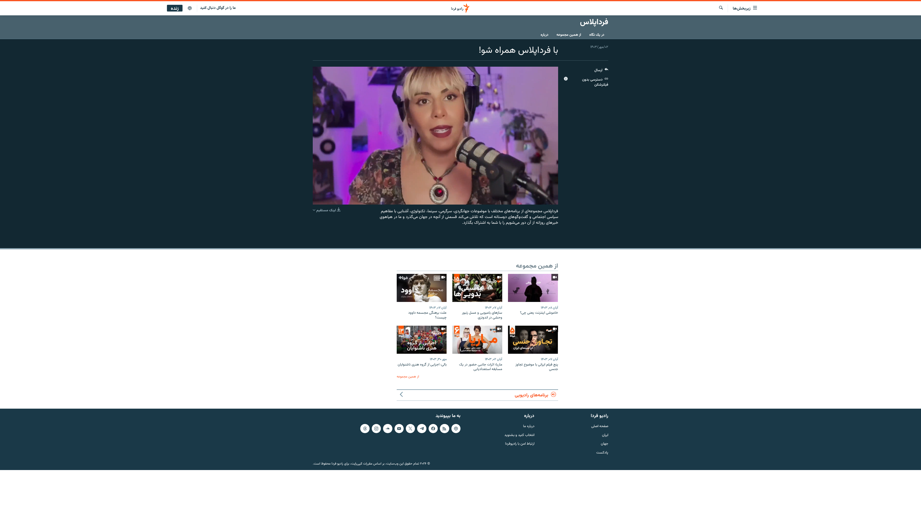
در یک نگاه (596, 35)
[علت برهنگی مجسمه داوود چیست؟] (422, 288)
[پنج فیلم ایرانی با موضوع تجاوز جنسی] (533, 340)
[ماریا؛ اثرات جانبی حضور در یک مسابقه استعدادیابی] (477, 340)
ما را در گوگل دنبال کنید (218, 8)
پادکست (602, 452)
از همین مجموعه (568, 35)
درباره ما (528, 426)
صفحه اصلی (599, 426)
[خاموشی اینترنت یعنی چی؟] (533, 288)
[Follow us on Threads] (364, 428)
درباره (544, 35)
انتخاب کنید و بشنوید (519, 435)
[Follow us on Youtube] (399, 428)
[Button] (601, 71)
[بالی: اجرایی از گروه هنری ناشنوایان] (422, 340)
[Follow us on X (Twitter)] (410, 428)
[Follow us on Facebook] (433, 428)
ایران (605, 435)
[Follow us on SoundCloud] (387, 428)
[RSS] (444, 428)
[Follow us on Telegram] (421, 428)
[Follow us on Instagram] (376, 428)
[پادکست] (190, 8)
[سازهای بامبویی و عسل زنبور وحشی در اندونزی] (477, 288)
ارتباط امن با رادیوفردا (519, 444)
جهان (604, 444)
